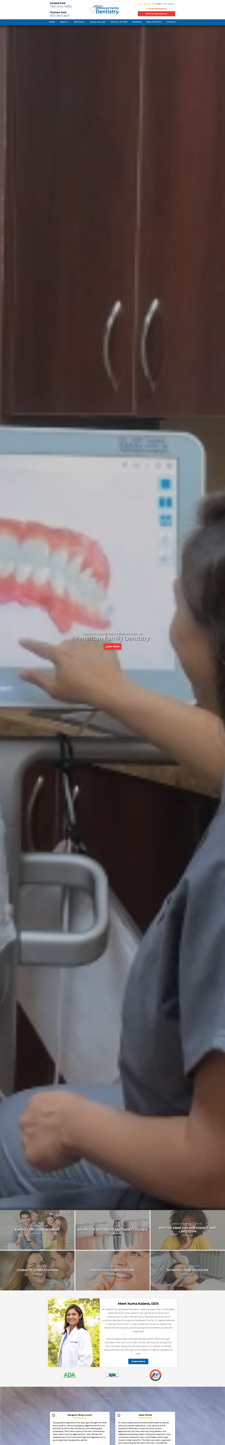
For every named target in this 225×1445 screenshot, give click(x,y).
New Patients (154, 22)
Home (52, 22)
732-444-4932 (61, 6)
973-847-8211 (60, 16)
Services (78, 22)
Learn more (138, 1361)
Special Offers (119, 22)
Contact (171, 22)
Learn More (112, 646)
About (63, 22)
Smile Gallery (98, 22)
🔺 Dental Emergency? (156, 8)
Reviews (137, 22)
